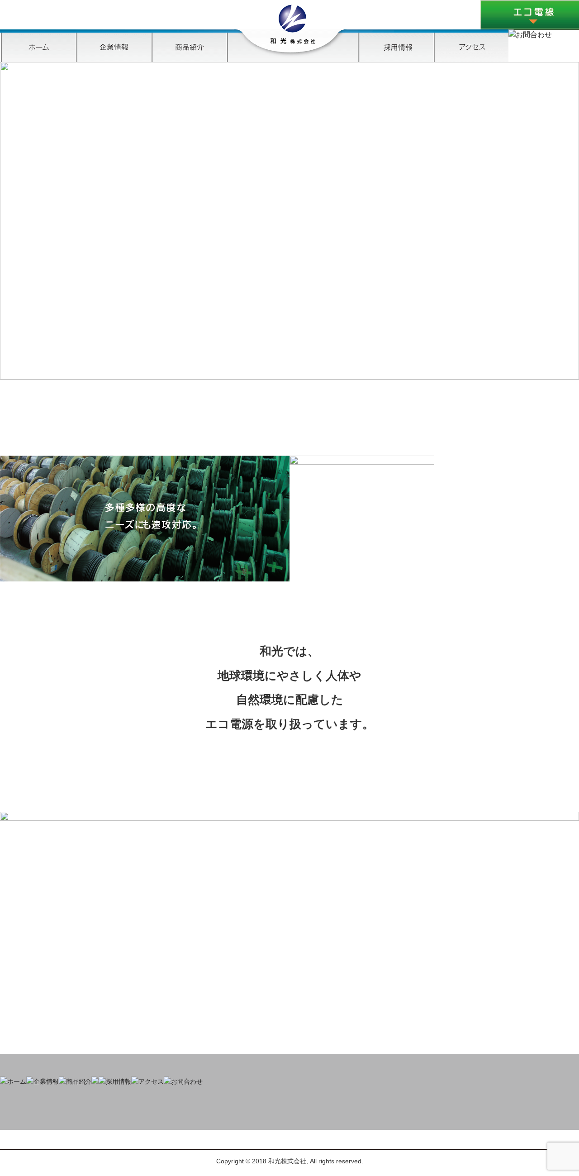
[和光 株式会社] (293, 41)
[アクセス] (470, 59)
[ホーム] (38, 59)
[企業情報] (42, 1081)
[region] (289, 221)
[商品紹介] (188, 59)
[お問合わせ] (530, 34)
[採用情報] (395, 59)
